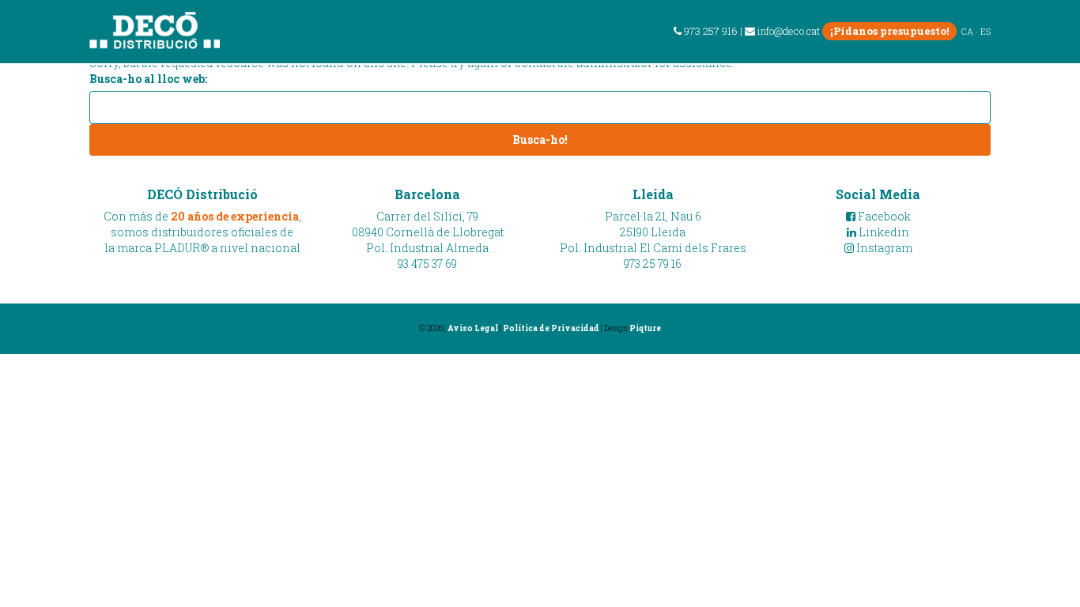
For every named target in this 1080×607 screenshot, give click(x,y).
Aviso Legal (472, 328)
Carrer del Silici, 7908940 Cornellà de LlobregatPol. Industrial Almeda (428, 232)
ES (985, 31)
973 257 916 (710, 31)
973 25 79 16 (653, 263)
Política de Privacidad (551, 328)
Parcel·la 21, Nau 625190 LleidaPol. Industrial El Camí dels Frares (653, 232)
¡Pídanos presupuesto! (889, 31)
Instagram (883, 247)
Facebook (883, 216)
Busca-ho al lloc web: (148, 78)
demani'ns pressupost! (970, 74)
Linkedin (882, 231)
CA (967, 31)
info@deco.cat (788, 31)
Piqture (645, 328)
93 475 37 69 (427, 263)
